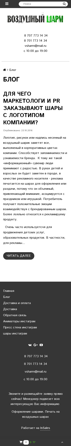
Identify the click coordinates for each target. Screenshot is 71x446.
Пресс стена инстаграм (20, 327)
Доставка (10, 309)
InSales (45, 428)
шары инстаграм (15, 333)
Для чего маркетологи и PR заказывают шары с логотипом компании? (33, 108)
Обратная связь (14, 315)
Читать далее (19, 256)
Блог (6, 297)
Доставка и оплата (17, 303)
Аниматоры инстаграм (19, 321)
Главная (8, 291)
